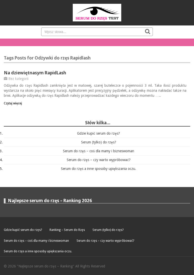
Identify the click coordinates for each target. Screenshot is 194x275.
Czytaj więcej (13, 103)
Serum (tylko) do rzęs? (98, 142)
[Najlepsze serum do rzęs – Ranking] (97, 12)
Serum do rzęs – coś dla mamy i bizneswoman (98, 151)
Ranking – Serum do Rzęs (67, 230)
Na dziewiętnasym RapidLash (35, 73)
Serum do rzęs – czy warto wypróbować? (99, 160)
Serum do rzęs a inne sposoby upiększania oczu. (98, 169)
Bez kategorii (18, 79)
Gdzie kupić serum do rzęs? (98, 133)
